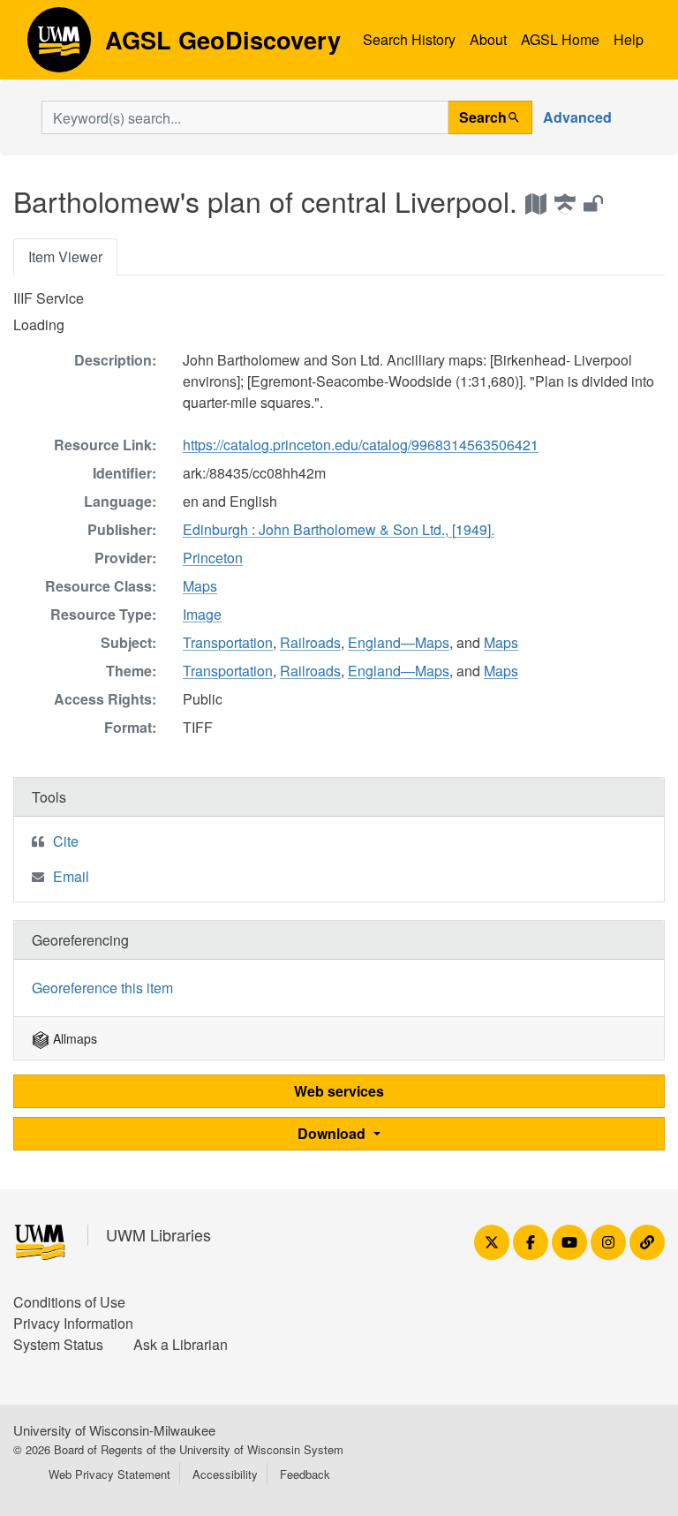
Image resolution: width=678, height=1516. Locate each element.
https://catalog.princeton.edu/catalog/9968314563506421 (361, 444)
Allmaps (73, 1038)
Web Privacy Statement (109, 1474)
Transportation (228, 642)
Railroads (310, 642)
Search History (409, 39)
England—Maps (398, 642)
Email (71, 876)
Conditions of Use (69, 1302)
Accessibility (225, 1474)
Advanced (577, 117)
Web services (339, 1091)
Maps (200, 586)
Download (333, 1133)
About (488, 39)
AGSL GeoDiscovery (59, 45)
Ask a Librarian (180, 1344)
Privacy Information (73, 1323)
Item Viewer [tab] (65, 256)
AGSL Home (560, 39)
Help (629, 39)
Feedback (305, 1474)
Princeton (213, 557)
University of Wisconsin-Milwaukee (114, 1430)
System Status (58, 1344)
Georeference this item (102, 987)
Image (202, 614)
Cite (66, 841)
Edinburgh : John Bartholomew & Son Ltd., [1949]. (338, 529)
